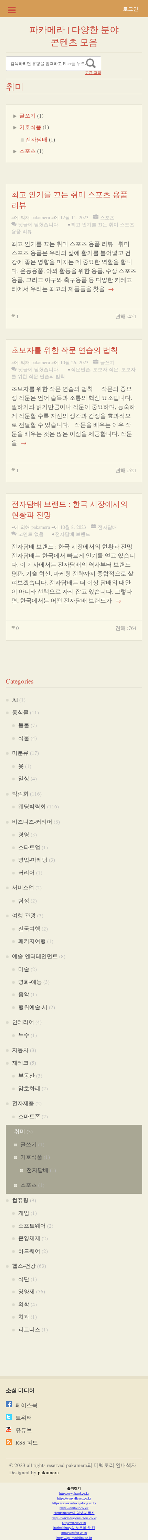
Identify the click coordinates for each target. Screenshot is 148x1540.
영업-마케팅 (32, 859)
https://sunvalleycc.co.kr (74, 1498)
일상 (23, 778)
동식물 (20, 712)
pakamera (40, 217)
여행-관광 (24, 915)
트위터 (23, 1417)
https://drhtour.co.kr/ (74, 1507)
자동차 (20, 1049)
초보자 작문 (105, 369)
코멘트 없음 (31, 534)
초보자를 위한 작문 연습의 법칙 (64, 350)
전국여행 (29, 928)
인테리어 (23, 1021)
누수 (23, 1034)
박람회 (20, 793)
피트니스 (29, 1329)
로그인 (130, 8)
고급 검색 (93, 73)
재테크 (20, 1062)
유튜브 (23, 1429)
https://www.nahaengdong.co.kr (74, 1503)
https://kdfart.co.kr (74, 1532)
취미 (19, 1131)
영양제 (26, 1291)
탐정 (23, 900)
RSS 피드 (26, 1442)
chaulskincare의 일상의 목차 (74, 1512)
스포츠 (27, 150)
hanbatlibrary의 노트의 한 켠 (74, 1527)
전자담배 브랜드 (72, 534)
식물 (23, 737)
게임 (23, 1212)
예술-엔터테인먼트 (35, 956)
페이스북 (26, 1405)
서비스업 (23, 887)
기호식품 (30, 126)
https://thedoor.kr (74, 1522)
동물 (23, 724)
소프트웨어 (32, 1225)
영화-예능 (30, 981)
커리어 (26, 872)
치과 (23, 1316)
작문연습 (80, 369)
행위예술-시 (32, 1006)
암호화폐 (29, 1088)
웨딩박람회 (32, 806)
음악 (23, 994)
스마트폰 (29, 1116)
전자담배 (36, 139)
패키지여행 (32, 940)
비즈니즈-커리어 (32, 821)
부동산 (26, 1075)
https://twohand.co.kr (74, 1493)
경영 (23, 834)
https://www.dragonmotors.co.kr (74, 1517)
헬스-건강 (24, 1265)
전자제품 (23, 1103)
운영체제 (29, 1237)
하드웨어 (29, 1250)
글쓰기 (27, 115)
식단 (23, 1278)
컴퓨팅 (20, 1199)
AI (15, 699)
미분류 (20, 752)
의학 (23, 1304)
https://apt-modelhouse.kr (74, 1537)
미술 (23, 968)
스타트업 (29, 847)
